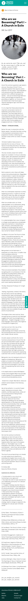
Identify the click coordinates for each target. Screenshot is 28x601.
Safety (3, 593)
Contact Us (17, 598)
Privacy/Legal (18, 595)
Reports (4, 595)
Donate (16, 593)
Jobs (3, 598)
